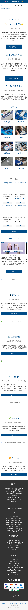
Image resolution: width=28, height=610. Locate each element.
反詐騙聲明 (14, 571)
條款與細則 (20, 571)
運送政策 (24, 604)
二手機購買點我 (14, 78)
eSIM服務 (7, 169)
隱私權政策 (7, 571)
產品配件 (21, 153)
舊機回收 (21, 137)
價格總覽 (21, 169)
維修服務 (7, 137)
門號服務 (7, 153)
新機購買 (7, 122)
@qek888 (16, 569)
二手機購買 (21, 122)
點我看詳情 (14, 313)
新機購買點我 (14, 47)
